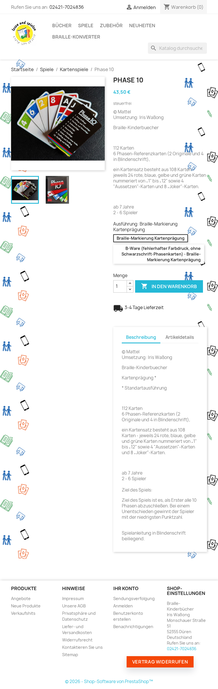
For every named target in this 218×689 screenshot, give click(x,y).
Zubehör (111, 25)
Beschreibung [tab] (141, 337)
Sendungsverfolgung (134, 598)
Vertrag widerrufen (160, 662)
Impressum (73, 598)
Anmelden (123, 606)
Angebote (21, 598)
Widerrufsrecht (77, 640)
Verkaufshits (23, 613)
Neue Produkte (26, 606)
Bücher (62, 25)
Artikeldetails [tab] (179, 337)
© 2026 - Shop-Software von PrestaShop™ (109, 681)
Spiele (85, 25)
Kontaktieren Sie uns (82, 647)
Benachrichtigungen (133, 626)
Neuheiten (142, 25)
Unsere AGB (74, 606)
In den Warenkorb (169, 286)
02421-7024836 (66, 7)
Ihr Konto (126, 588)
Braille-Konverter (76, 37)
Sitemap (70, 654)
